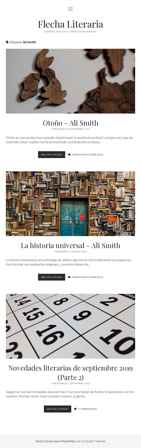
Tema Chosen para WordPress (55, 441)
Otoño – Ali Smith (70, 81)
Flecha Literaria (70, 23)
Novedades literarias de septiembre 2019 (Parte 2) (70, 326)
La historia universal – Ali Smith (70, 203)
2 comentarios (87, 409)
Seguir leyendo (53, 155)
